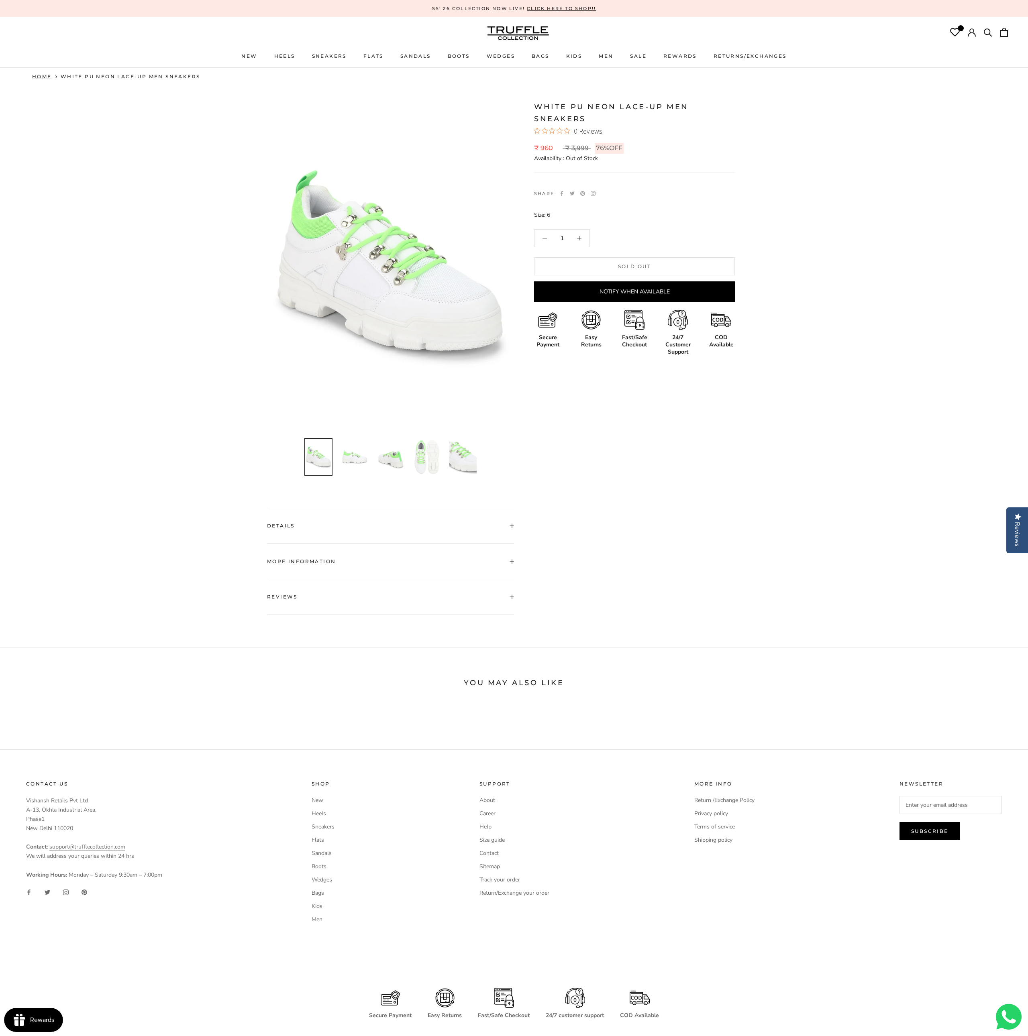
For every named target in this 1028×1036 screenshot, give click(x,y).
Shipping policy (713, 840)
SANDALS (415, 56)
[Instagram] (66, 892)
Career (487, 813)
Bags (318, 893)
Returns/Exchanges (750, 56)
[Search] (988, 33)
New (317, 800)
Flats (373, 56)
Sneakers (323, 826)
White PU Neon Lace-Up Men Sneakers (130, 76)
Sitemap (489, 866)
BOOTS (459, 56)
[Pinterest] (582, 193)
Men (317, 919)
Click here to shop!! (561, 8)
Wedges (322, 879)
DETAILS (281, 526)
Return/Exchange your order (514, 893)
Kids (317, 906)
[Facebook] (561, 193)
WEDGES (501, 56)
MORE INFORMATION (301, 561)
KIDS (574, 56)
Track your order (499, 879)
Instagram (593, 193)
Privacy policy (711, 813)
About (487, 800)
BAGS (540, 56)
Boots (319, 866)
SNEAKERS (329, 56)
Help (485, 826)
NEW (249, 56)
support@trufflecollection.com (87, 847)
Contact (489, 853)
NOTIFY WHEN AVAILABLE (635, 291)
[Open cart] (1004, 33)
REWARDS (680, 56)
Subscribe (929, 831)
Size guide (492, 840)
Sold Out (634, 266)
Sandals (322, 853)
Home (42, 76)
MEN (606, 56)
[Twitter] (572, 193)
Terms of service (714, 826)
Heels (284, 56)
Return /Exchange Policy (724, 800)
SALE (638, 56)
